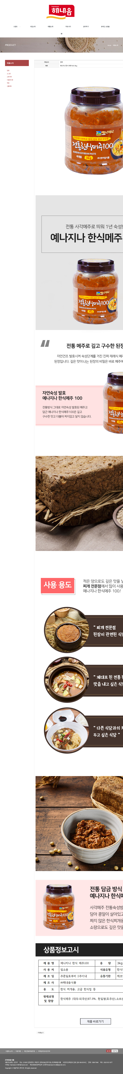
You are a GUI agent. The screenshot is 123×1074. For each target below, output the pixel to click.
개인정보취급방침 (29, 1051)
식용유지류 (10, 80)
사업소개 (32, 26)
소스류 (8, 74)
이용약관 (18, 1051)
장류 (8, 70)
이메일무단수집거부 (44, 1051)
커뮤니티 (68, 26)
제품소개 (50, 26)
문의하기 (86, 26)
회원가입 (114, 1051)
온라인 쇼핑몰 (105, 26)
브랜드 (16, 26)
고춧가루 (9, 77)
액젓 (8, 83)
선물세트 (9, 86)
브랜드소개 (9, 1051)
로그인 (109, 1051)
